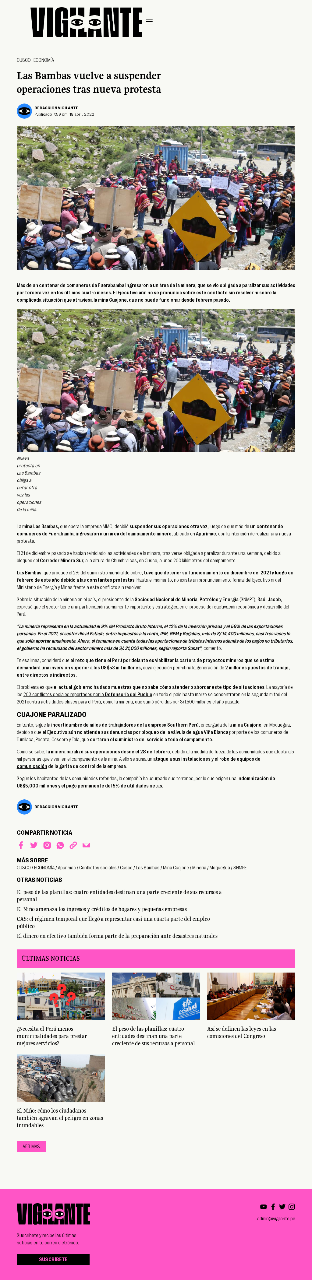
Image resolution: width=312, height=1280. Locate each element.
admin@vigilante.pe (276, 1219)
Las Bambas (148, 868)
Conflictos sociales (98, 868)
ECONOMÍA (44, 60)
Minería (199, 868)
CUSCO (24, 60)
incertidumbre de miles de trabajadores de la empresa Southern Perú (125, 725)
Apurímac (67, 868)
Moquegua (220, 868)
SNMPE (239, 868)
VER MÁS (31, 1146)
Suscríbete (53, 1259)
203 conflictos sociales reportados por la (87, 694)
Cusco (126, 868)
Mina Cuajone (176, 868)
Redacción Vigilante (56, 107)
